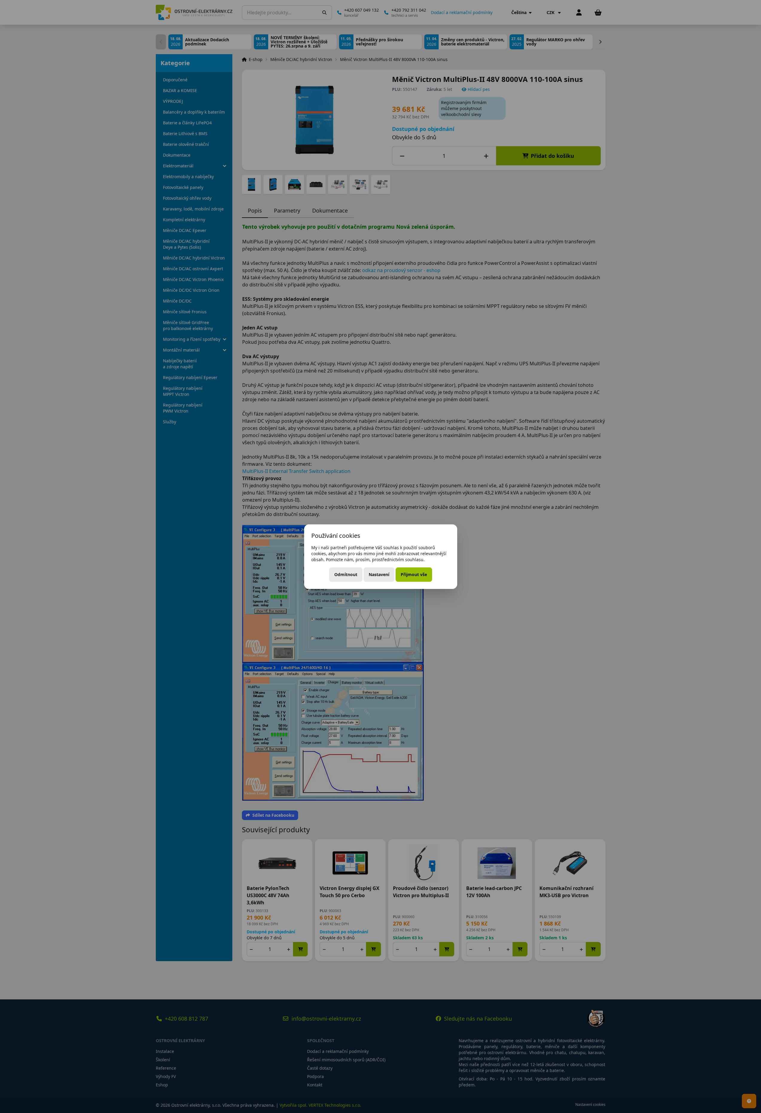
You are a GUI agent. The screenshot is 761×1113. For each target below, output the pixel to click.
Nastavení (379, 574)
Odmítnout (345, 574)
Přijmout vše (414, 574)
